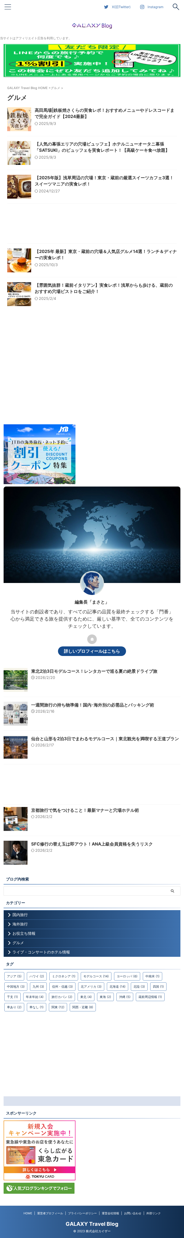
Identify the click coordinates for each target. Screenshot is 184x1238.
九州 (38, 986)
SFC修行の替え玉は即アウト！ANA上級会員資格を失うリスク (92, 843)
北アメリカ (91, 986)
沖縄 (125, 997)
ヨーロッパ (127, 976)
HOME (27, 1213)
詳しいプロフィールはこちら (92, 651)
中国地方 (16, 986)
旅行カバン (62, 997)
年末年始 (35, 997)
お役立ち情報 (23, 933)
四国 (158, 986)
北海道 (117, 986)
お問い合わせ (132, 1213)
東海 (105, 997)
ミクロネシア (63, 976)
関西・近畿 (82, 1007)
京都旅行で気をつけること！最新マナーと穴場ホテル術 (85, 810)
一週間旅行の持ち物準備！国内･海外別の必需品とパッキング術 (92, 704)
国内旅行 (20, 914)
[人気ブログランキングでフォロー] (39, 1191)
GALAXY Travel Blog (92, 1224)
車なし (36, 1007)
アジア (14, 976)
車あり (14, 1007)
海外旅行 (20, 924)
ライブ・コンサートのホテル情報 (41, 952)
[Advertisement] (92, 224)
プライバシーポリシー (82, 1213)
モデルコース (96, 976)
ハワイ (36, 976)
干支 (12, 997)
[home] (92, 639)
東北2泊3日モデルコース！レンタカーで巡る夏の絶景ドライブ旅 (94, 671)
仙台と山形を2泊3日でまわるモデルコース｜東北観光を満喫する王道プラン (105, 738)
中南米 (152, 976)
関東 (58, 1007)
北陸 (139, 986)
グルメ (18, 942)
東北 (86, 997)
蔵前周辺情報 (150, 997)
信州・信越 (62, 986)
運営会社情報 (110, 1213)
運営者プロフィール (50, 1213)
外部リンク (153, 1213)
